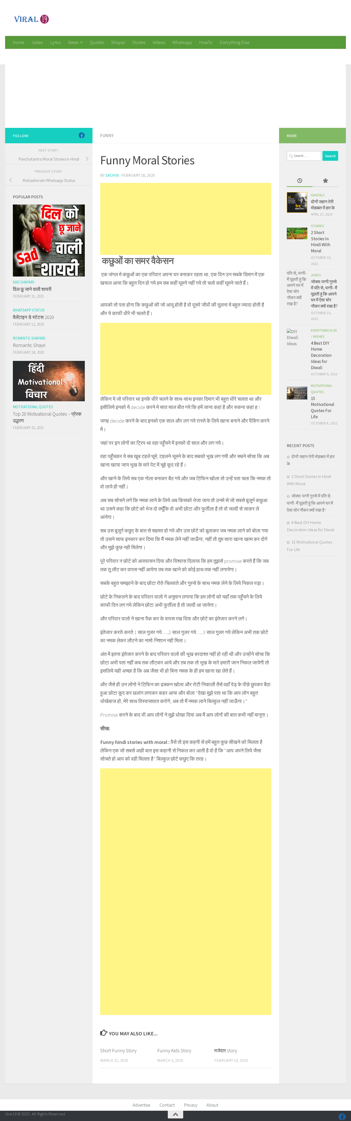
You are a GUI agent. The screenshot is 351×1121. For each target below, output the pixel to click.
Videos (159, 42)
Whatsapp (182, 42)
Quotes (97, 42)
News (73, 42)
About (212, 1105)
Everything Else (235, 42)
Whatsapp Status (29, 310)
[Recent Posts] (299, 181)
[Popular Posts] (325, 181)
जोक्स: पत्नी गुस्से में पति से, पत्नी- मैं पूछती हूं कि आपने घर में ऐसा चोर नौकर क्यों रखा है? (324, 294)
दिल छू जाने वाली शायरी (32, 289)
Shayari (118, 42)
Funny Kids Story (174, 1050)
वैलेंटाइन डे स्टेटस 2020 (33, 317)
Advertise (141, 1105)
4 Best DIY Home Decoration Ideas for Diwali (321, 355)
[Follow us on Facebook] (82, 135)
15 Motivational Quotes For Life (322, 408)
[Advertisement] (159, 85)
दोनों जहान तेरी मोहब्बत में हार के (323, 205)
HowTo (206, 42)
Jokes (37, 42)
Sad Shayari (23, 282)
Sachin (112, 175)
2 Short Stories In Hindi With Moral (320, 242)
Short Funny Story (118, 1050)
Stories (138, 42)
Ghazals (318, 195)
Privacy (190, 1105)
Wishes (319, 336)
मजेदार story (225, 1050)
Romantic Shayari (29, 338)
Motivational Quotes (33, 406)
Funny (107, 135)
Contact (167, 1105)
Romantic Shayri (29, 345)
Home (18, 42)
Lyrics (55, 42)
